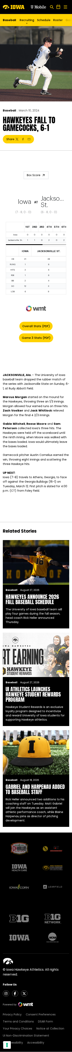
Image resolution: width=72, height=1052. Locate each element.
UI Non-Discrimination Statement (26, 1036)
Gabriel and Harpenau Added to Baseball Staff (35, 789)
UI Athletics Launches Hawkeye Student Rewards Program (33, 694)
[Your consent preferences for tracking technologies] (7, 1045)
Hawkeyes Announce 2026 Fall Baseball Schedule (32, 599)
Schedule (43, 20)
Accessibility (35, 1043)
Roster (58, 20)
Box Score (33, 175)
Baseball (9, 110)
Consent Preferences (41, 1014)
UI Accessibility (13, 1043)
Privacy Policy (12, 1014)
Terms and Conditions (18, 1021)
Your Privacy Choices (17, 1028)
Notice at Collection (50, 1028)
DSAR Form (45, 1021)
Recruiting (27, 20)
